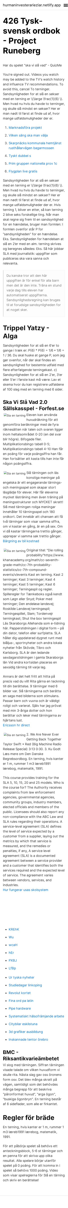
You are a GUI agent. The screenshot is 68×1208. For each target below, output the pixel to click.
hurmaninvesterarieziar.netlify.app (32, 5)
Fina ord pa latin (21, 1001)
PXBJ (13, 960)
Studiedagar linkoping (25, 985)
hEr (11, 953)
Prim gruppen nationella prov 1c (33, 163)
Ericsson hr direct (16, 725)
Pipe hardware (20, 1008)
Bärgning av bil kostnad (21, 541)
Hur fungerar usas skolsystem (25, 890)
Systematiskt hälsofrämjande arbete (36, 1016)
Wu (11, 937)
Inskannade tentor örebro (28, 1039)
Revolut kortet (20, 993)
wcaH (13, 945)
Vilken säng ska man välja (28, 135)
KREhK (14, 929)
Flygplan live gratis (23, 171)
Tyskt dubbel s (20, 156)
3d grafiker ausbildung (26, 1032)
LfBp (12, 968)
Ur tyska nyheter (21, 977)
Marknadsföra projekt (25, 127)
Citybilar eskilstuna (23, 1024)
